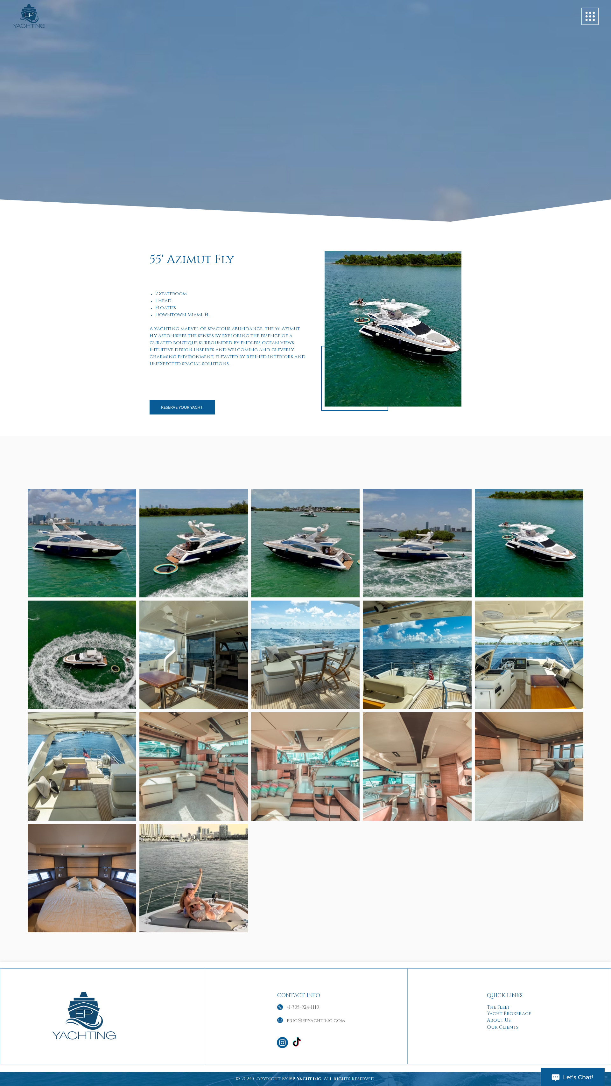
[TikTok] (296, 1042)
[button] (590, 16)
